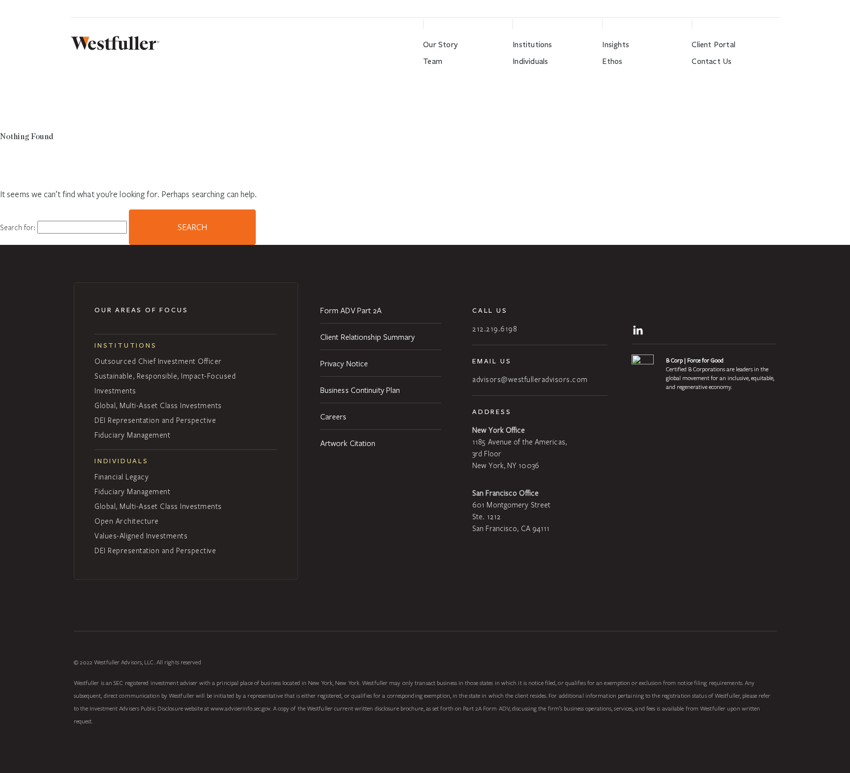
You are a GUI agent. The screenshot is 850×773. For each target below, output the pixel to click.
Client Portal (713, 44)
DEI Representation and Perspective (155, 420)
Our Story (440, 44)
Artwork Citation (348, 443)
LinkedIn (639, 329)
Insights (615, 44)
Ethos (612, 61)
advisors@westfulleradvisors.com (530, 379)
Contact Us (711, 61)
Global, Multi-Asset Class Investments (158, 405)
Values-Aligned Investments (140, 535)
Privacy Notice (344, 363)
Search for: (17, 227)
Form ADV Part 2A (351, 310)
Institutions (532, 44)
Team (432, 61)
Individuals (530, 61)
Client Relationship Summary (367, 336)
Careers (333, 416)
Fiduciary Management (132, 435)
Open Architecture (126, 521)
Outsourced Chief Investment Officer (158, 361)
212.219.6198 (494, 328)
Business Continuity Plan (360, 390)
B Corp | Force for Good (695, 360)
